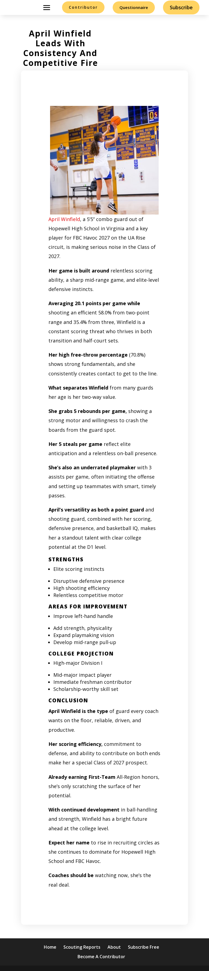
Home (50, 947)
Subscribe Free (143, 947)
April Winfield (64, 219)
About (114, 947)
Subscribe (181, 7)
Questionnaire (133, 7)
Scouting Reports (81, 947)
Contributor (83, 7)
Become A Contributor (101, 957)
